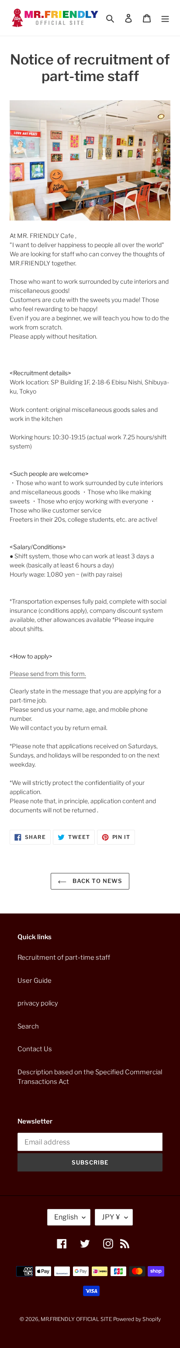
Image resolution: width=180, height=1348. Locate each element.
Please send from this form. (48, 673)
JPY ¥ (111, 1217)
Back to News (96, 880)
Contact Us (34, 1049)
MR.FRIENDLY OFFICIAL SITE (76, 1319)
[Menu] (165, 18)
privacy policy (37, 1003)
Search (28, 1026)
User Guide (34, 981)
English (66, 1217)
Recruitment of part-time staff (63, 957)
